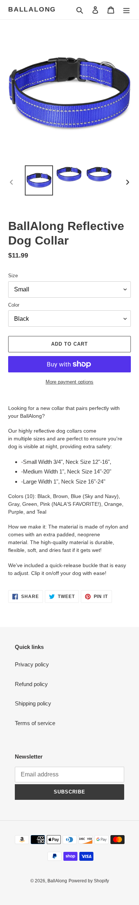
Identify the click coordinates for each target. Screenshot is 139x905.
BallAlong (32, 9)
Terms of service (35, 723)
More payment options (69, 382)
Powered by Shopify (89, 880)
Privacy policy (32, 664)
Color (13, 305)
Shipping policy (33, 703)
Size (13, 275)
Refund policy (31, 684)
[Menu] (126, 10)
